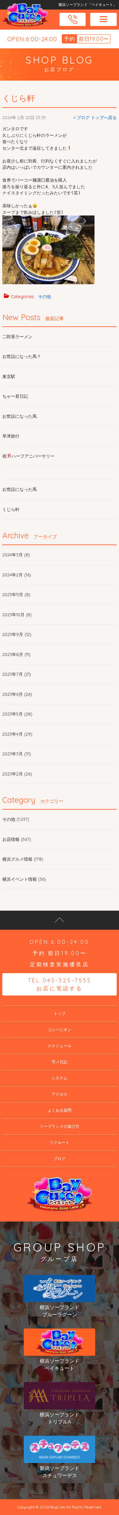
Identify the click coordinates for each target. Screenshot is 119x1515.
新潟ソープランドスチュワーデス (59, 1472)
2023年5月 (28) (17, 714)
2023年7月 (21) (16, 674)
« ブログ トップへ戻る (95, 117)
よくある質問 (59, 1110)
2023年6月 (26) (17, 694)
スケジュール (59, 1045)
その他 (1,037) (15, 819)
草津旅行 (11, 436)
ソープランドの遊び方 (59, 1126)
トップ (59, 1013)
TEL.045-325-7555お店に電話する (60, 984)
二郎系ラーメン (17, 336)
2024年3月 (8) (16, 554)
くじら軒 (18, 98)
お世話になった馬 (19, 416)
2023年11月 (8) (16, 594)
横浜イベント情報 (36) (24, 879)
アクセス (59, 1094)
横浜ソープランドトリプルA (59, 1418)
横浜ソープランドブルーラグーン (59, 1311)
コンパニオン (59, 1029)
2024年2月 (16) (16, 574)
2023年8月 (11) (16, 654)
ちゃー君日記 (15, 396)
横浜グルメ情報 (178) (22, 859)
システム (59, 1077)
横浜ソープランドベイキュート (59, 1365)
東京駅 (8, 376)
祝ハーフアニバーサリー (28, 456)
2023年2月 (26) (17, 773)
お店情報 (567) (16, 839)
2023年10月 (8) (17, 614)
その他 (44, 296)
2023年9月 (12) (16, 634)
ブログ (59, 1158)
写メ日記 (59, 1061)
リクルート (59, 1142)
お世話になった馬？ (21, 356)
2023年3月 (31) (16, 753)
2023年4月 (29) (17, 734)
